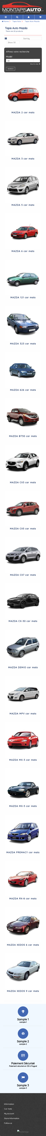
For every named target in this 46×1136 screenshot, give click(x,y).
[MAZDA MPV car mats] (23, 693)
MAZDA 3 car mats (23, 158)
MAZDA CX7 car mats (23, 574)
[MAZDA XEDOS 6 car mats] (23, 924)
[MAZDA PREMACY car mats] (23, 832)
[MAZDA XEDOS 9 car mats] (23, 971)
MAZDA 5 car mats (23, 205)
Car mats (8, 1109)
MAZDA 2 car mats (23, 112)
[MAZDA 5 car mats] (23, 185)
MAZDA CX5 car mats (23, 528)
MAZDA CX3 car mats (23, 482)
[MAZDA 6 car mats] (23, 231)
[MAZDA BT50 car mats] (23, 416)
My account (9, 1113)
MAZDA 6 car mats (23, 251)
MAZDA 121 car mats (23, 297)
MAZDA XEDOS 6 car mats (23, 944)
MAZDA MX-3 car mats (23, 759)
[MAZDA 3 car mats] (23, 138)
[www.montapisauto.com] (23, 7)
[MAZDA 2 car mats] (23, 92)
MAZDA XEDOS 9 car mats (23, 991)
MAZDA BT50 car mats (23, 436)
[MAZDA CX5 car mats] (23, 508)
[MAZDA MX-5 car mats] (23, 786)
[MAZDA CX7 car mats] (23, 555)
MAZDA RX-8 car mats (23, 898)
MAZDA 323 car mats (23, 343)
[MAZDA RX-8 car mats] (23, 878)
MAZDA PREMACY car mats (23, 852)
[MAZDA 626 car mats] (23, 370)
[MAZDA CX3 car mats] (23, 462)
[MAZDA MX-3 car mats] (23, 739)
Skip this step (34, 64)
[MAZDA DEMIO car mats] (23, 647)
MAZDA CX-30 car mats (23, 621)
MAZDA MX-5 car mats (23, 806)
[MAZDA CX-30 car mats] (23, 601)
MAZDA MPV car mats (23, 713)
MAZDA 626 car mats (23, 390)
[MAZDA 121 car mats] (23, 277)
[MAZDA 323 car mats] (23, 323)
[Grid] (6, 39)
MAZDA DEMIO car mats (23, 667)
